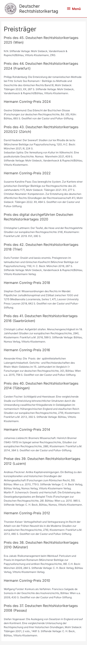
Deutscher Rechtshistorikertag (38, 9)
